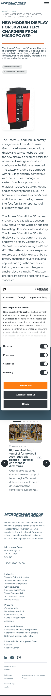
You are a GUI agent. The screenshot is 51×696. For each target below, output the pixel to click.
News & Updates (9, 11)
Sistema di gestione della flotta (18, 636)
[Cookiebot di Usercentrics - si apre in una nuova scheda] (36, 289)
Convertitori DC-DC (13, 614)
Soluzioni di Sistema (13, 626)
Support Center (11, 647)
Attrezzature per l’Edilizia (15, 580)
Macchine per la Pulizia (14, 590)
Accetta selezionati (25, 395)
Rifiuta (25, 404)
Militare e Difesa (11, 599)
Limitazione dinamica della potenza (20, 629)
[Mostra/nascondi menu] (46, 3)
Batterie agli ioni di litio (14, 611)
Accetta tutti (26, 385)
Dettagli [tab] (22, 297)
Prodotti (8, 605)
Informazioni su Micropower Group (21, 641)
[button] (17, 421)
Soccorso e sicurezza (14, 596)
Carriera (8, 644)
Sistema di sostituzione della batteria (21, 632)
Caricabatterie (11, 608)
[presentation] (4, 463)
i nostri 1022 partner (19, 312)
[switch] (44, 355)
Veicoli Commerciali (13, 593)
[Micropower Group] (14, 3)
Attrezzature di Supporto (15, 583)
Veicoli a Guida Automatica (16, 577)
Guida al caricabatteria (14, 617)
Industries (9, 574)
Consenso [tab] (8, 297)
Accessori (9, 621)
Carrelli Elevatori (11, 586)
